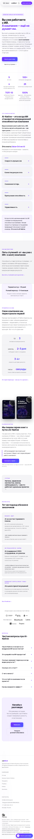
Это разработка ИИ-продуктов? (14, 654)
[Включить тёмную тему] (18, 3)
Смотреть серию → (10, 461)
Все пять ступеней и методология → (13, 275)
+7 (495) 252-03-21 (7, 805)
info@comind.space (7, 800)
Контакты (4, 789)
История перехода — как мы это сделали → (15, 380)
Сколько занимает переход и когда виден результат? (15, 661)
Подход (4, 783)
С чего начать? (7, 673)
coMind (13, 3)
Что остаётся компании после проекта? (13, 680)
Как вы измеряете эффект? (12, 687)
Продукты (4, 781)
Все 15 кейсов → (7, 601)
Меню (7, 3)
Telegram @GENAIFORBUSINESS (17, 732)
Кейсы (3, 786)
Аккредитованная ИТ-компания (10, 830)
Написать (17, 725)
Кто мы (4, 775)
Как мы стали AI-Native (8, 778)
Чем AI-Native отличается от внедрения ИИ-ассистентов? (13, 648)
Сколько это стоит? (9, 668)
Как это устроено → (10, 64)
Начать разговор (26, 3)
